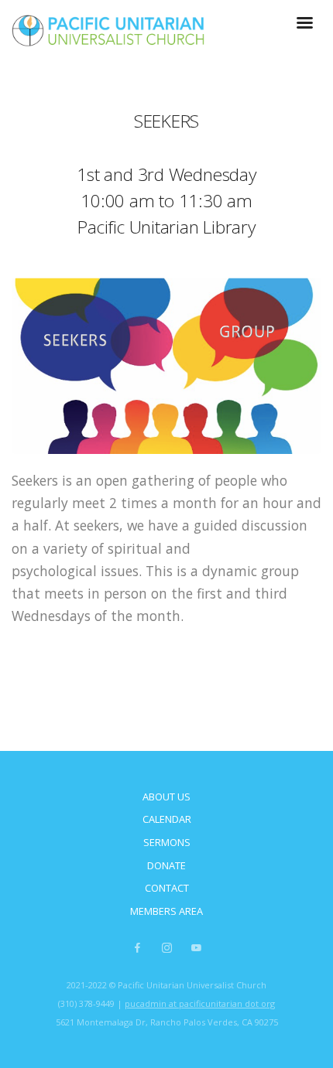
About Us (166, 797)
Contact (167, 888)
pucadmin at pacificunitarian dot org (200, 1003)
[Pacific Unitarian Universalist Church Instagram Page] (166, 948)
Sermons (167, 842)
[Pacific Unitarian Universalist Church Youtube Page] (196, 948)
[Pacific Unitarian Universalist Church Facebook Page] (137, 948)
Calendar (166, 819)
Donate (166, 865)
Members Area (166, 911)
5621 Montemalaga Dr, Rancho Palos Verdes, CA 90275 (167, 1022)
